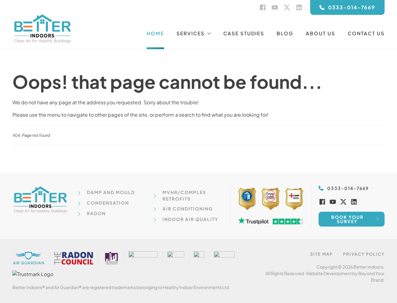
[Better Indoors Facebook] (262, 7)
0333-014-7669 (351, 7)
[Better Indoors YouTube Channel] (275, 7)
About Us (320, 33)
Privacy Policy (364, 254)
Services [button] (190, 33)
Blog (285, 33)
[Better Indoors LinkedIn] (299, 7)
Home (155, 33)
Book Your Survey (347, 219)
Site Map (321, 254)
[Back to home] (43, 28)
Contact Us (366, 33)
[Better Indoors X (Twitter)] (287, 7)
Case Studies (243, 33)
